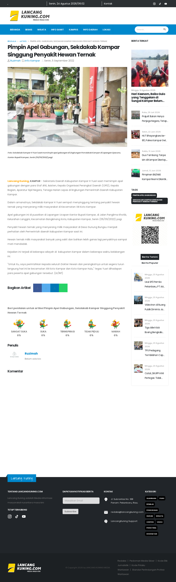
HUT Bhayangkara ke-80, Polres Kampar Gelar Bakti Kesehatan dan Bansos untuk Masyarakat (155, 138)
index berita (17, 40)
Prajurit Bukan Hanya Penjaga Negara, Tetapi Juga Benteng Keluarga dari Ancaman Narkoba (154, 119)
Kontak (108, 3)
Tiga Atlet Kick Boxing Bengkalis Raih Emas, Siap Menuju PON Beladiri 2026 (153, 330)
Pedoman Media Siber (142, 560)
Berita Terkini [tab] (150, 256)
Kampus (73, 29)
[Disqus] (67, 419)
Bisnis (28, 29)
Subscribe (70, 511)
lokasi (106, 29)
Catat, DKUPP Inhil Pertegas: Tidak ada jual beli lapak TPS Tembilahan (154, 376)
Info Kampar (32, 60)
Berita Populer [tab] (150, 262)
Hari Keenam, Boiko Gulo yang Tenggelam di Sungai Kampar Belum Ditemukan (148, 97)
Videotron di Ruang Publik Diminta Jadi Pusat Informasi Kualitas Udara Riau (155, 307)
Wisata (41, 29)
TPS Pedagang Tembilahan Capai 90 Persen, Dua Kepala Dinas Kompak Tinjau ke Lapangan (155, 353)
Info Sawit (57, 29)
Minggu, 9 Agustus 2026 (143, 90)
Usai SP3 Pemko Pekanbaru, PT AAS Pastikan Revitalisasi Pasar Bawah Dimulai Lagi (155, 284)
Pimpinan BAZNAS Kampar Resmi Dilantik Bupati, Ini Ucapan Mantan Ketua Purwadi (154, 177)
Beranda (15, 29)
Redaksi (122, 560)
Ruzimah (15, 60)
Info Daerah (90, 29)
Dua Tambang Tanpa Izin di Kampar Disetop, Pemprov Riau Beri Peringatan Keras (154, 157)
